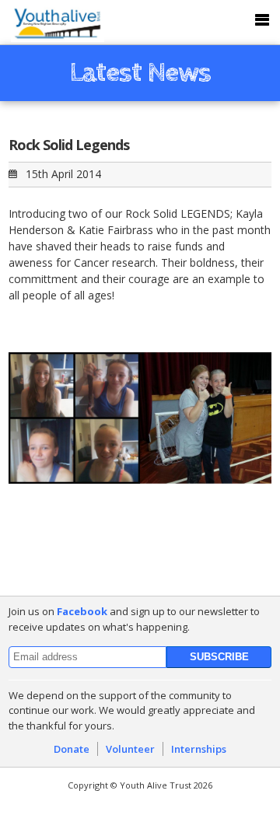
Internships (198, 749)
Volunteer (130, 749)
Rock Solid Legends (69, 144)
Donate (71, 749)
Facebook (82, 611)
